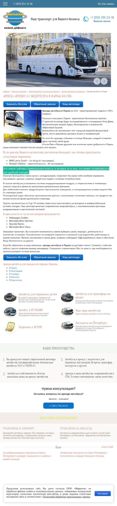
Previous (97, 81)
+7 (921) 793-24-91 (102, 18)
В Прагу (13, 267)
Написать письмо (102, 21)
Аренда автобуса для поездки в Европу (44, 91)
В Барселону (15, 279)
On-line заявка (106, 3)
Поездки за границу (19, 91)
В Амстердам (15, 270)
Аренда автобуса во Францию (73, 91)
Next (104, 81)
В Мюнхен (14, 276)
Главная (6, 91)
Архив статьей (107, 447)
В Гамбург (14, 273)
